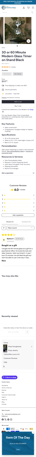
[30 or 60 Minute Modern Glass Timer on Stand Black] (12, 295)
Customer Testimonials (9, 395)
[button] (6, 67)
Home (3, 47)
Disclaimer (5, 385)
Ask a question (18, 215)
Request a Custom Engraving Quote (16, 162)
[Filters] (4, 228)
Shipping (4, 97)
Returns (4, 390)
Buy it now (18, 106)
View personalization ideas (15, 151)
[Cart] (28, 7)
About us (4, 399)
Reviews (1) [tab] (9, 222)
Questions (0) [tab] (26, 222)
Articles (4, 404)
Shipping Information (11, 166)
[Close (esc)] (33, 432)
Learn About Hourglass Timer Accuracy (17, 164)
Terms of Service (7, 388)
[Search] (32, 12)
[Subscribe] (27, 332)
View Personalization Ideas (13, 160)
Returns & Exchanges (11, 168)
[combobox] (18, 12)
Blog (3, 402)
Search (4, 397)
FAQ (3, 392)
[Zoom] (28, 41)
